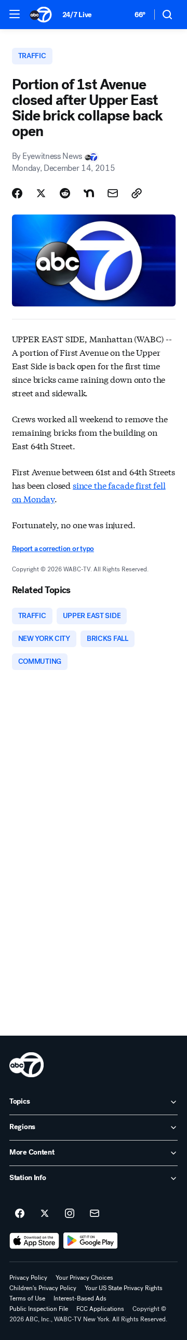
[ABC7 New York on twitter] (44, 1213)
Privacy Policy (28, 1278)
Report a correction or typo (53, 549)
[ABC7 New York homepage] (41, 14)
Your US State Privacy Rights (124, 1288)
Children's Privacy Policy (42, 1288)
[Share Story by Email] (113, 193)
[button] (14, 14)
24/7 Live (77, 15)
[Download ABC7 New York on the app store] (34, 1240)
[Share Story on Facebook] (17, 193)
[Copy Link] (136, 193)
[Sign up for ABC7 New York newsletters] (94, 1213)
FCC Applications (100, 1309)
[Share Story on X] (41, 193)
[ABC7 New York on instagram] (69, 1213)
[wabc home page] (26, 1064)
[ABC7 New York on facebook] (19, 1213)
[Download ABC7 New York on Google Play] (90, 1240)
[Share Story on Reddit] (65, 193)
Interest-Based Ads (80, 1298)
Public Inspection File (38, 1309)
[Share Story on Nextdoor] (89, 193)
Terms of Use (27, 1298)
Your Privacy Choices (84, 1278)
